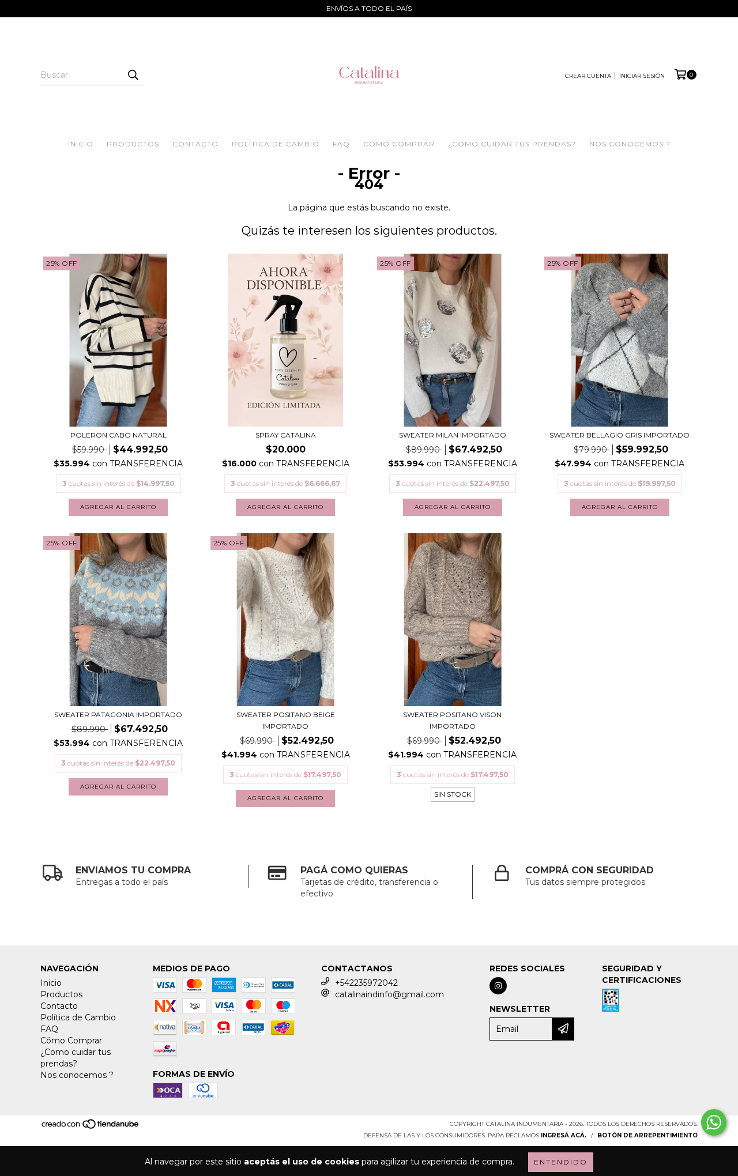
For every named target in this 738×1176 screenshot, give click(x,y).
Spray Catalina (285, 435)
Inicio (80, 144)
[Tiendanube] (90, 1127)
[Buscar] (132, 75)
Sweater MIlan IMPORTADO (452, 435)
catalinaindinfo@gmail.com (389, 994)
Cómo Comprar (399, 144)
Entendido (561, 1162)
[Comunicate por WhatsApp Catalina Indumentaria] (713, 1122)
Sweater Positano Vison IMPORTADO (452, 720)
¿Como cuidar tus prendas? (512, 144)
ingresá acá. (563, 1135)
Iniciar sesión (642, 76)
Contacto (195, 144)
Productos (133, 144)
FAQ (341, 144)
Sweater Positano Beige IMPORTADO (285, 720)
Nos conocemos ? (630, 144)
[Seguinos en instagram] (498, 985)
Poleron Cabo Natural (118, 435)
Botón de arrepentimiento (647, 1135)
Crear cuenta (588, 76)
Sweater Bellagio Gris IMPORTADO (619, 435)
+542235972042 (366, 983)
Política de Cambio (275, 144)
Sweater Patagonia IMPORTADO (118, 714)
